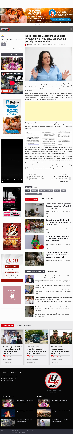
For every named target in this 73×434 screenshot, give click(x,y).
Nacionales (49, 190)
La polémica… (49, 264)
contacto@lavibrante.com (9, 380)
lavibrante (42, 190)
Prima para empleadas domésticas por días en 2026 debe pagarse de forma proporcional (58, 238)
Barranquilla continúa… (8, 359)
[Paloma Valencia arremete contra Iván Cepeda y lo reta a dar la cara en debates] (29, 289)
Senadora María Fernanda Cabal (33, 193)
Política (35, 187)
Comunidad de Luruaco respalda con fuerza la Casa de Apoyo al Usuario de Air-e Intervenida (59, 206)
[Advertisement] (48, 111)
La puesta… (48, 216)
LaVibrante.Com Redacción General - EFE (39, 44)
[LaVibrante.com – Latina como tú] (5, 29)
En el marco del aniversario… (57, 359)
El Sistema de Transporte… (33, 359)
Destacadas (34, 190)
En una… (48, 232)
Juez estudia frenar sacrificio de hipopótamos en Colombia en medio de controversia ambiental (58, 255)
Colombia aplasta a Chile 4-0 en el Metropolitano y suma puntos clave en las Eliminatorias (59, 222)
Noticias (57, 190)
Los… (47, 248)
